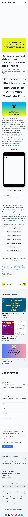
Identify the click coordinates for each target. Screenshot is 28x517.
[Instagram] (12, 515)
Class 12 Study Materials (14, 251)
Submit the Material (8, 471)
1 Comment (4, 73)
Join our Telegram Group (14, 190)
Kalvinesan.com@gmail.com (16, 220)
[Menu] (25, 2)
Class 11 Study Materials (14, 247)
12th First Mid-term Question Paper (11, 71)
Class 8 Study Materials (14, 235)
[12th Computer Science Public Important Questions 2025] (14, 328)
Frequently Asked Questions (11, 473)
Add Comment (7, 418)
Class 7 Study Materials (14, 231)
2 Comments (14, 340)
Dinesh (7, 382)
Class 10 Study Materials (14, 243)
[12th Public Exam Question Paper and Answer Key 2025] (14, 351)
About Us (5, 469)
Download (14, 149)
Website (5, 413)
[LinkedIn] (19, 515)
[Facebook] (6, 515)
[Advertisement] (14, 20)
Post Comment (7, 446)
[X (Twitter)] (9, 515)
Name (4, 404)
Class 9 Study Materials (14, 239)
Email (4, 408)
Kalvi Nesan (8, 2)
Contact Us (5, 475)
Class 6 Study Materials (14, 228)
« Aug (13, 503)
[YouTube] (16, 515)
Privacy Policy (6, 477)
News (3, 72)
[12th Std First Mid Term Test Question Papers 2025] (14, 305)
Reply (24, 384)
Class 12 (23, 71)
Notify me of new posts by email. (13, 442)
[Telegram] (22, 515)
